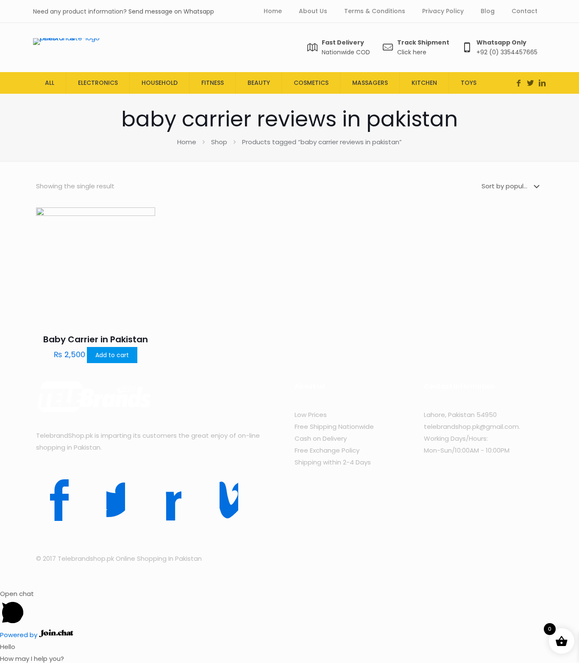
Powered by (19, 634)
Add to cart (112, 355)
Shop (219, 141)
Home (186, 141)
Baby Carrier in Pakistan (95, 339)
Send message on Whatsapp (171, 11)
